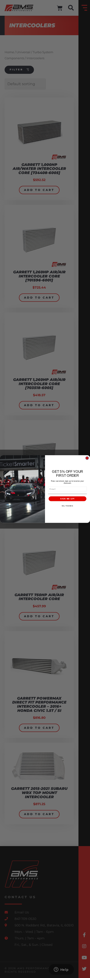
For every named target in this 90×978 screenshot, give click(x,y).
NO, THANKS (67, 506)
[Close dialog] (87, 458)
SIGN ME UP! (67, 499)
